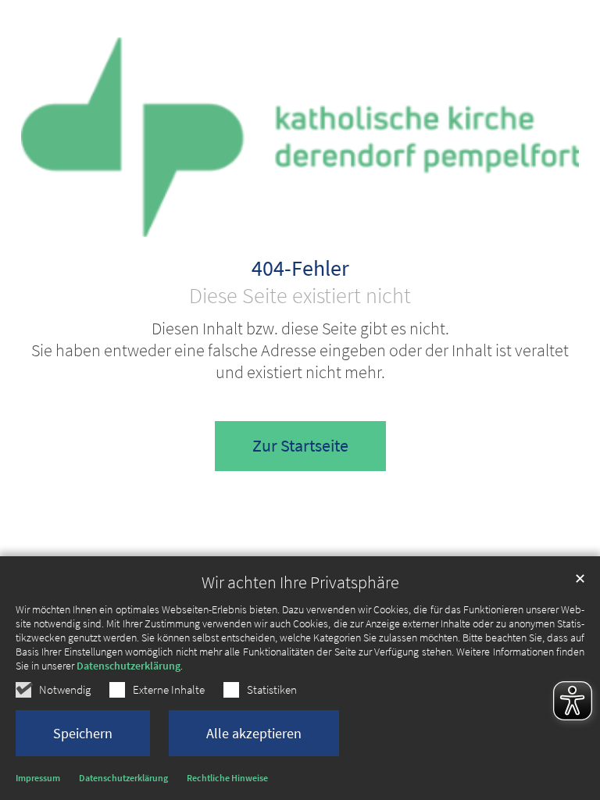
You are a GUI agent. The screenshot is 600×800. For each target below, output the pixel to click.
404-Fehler (300, 268)
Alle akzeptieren (254, 733)
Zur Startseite (300, 445)
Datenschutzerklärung (128, 666)
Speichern (82, 733)
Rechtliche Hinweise (227, 778)
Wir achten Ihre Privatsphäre (300, 582)
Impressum (38, 778)
